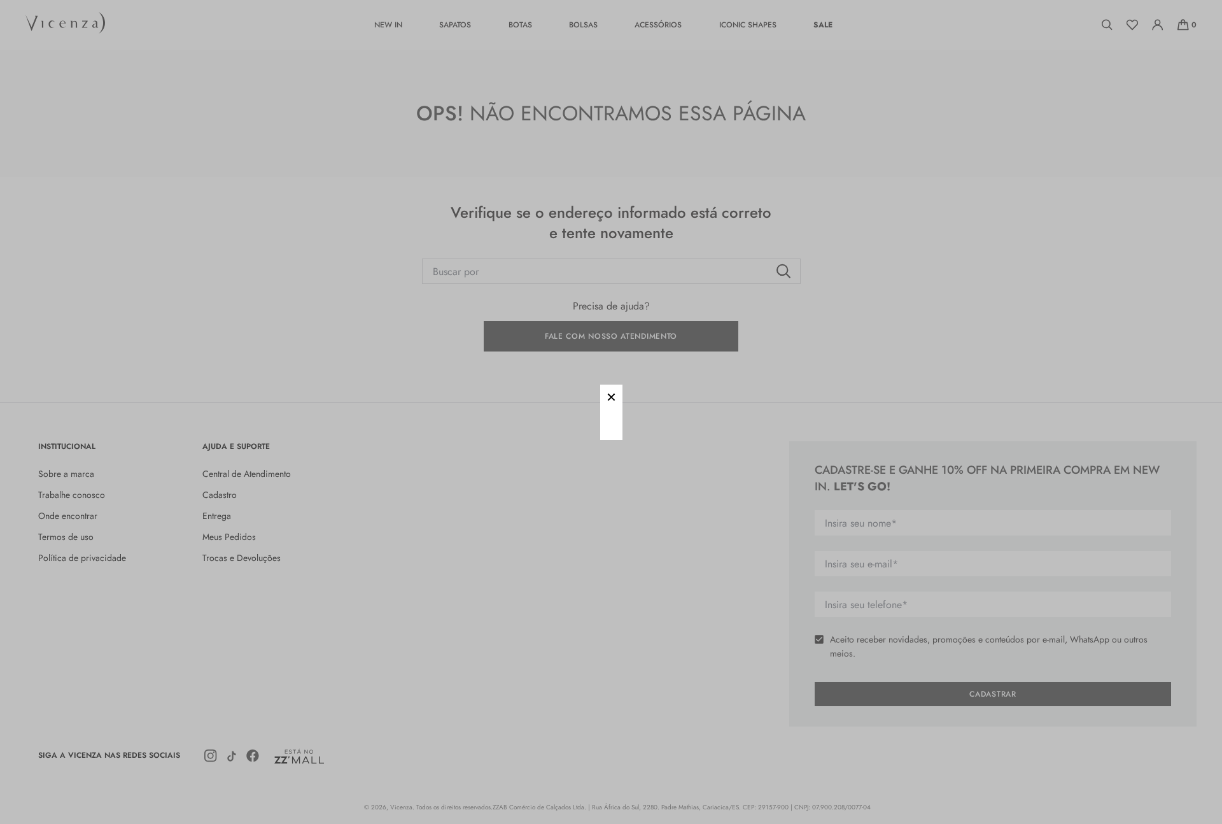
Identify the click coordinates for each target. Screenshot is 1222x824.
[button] (611, 396)
